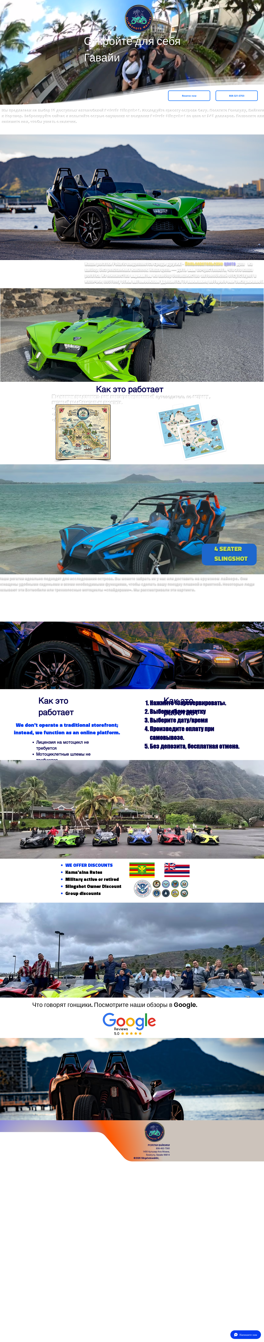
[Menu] (253, 9)
